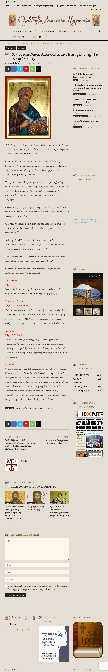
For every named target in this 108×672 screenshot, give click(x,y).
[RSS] (96, 9)
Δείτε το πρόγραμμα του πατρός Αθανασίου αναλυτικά (87, 221)
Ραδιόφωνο (71, 5)
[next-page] (11, 523)
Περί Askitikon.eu (76, 670)
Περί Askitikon (12, 5)
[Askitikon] (54, 20)
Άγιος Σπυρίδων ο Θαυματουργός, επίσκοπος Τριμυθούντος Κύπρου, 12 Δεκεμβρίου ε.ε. (59, 512)
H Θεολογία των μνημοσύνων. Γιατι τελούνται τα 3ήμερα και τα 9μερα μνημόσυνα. (87, 88)
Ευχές (75, 80)
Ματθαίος (50, 408)
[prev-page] (7, 523)
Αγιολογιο (47, 31)
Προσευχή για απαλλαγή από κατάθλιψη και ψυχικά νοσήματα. (87, 100)
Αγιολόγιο (16, 43)
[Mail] (92, 9)
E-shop (32, 37)
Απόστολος (27, 408)
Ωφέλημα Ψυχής (79, 94)
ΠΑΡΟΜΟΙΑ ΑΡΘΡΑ (22, 482)
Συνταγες (18, 37)
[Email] (38, 69)
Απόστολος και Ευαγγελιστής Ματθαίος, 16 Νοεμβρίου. (56, 441)
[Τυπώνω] (8, 69)
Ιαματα (62, 31)
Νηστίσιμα (77, 127)
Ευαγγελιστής (39, 408)
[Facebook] (88, 9)
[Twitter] (101, 9)
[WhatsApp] (32, 69)
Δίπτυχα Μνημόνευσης (43, 5)
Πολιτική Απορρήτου (87, 5)
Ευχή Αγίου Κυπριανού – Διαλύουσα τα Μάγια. (83, 75)
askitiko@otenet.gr (23, 629)
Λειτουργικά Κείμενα (80, 116)
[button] (99, 31)
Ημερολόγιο (26, 5)
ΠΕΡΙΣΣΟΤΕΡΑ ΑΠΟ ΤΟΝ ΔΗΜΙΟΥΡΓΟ (33, 486)
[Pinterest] (26, 69)
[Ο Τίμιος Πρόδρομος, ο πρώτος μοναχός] (37, 497)
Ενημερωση (30, 31)
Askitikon (14, 63)
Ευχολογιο (77, 31)
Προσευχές (77, 105)
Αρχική (17, 31)
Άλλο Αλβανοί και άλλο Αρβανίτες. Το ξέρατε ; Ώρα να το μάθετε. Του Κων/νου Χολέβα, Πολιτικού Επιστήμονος (20, 444)
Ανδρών (25, 43)
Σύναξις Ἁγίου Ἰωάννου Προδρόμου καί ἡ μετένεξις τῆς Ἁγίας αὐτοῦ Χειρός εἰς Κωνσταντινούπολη (14, 512)
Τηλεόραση (60, 5)
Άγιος (18, 408)
